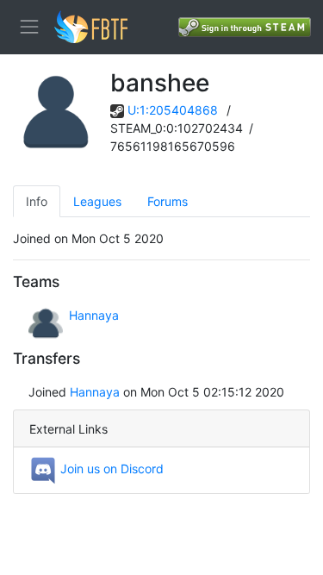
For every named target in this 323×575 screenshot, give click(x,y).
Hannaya (94, 315)
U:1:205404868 (172, 110)
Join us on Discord (110, 468)
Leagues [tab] (97, 201)
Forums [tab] (167, 201)
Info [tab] (36, 201)
